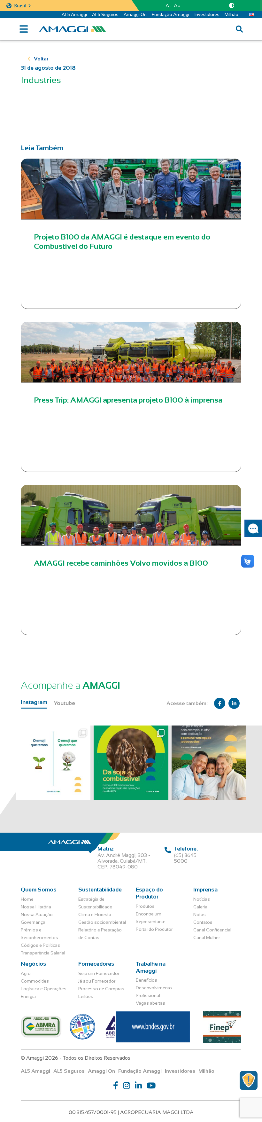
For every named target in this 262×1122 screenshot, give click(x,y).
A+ (177, 5)
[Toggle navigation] (23, 29)
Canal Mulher (206, 937)
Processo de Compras (101, 988)
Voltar (41, 58)
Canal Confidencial (212, 929)
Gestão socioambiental (102, 922)
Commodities (35, 981)
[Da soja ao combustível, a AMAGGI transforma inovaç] (131, 763)
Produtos (145, 906)
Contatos (202, 922)
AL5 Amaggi (74, 14)
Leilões (85, 996)
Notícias (201, 899)
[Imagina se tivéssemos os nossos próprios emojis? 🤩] (53, 763)
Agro (26, 973)
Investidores (207, 14)
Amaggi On (135, 14)
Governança (33, 922)
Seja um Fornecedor (98, 973)
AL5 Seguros (105, 14)
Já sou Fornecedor (96, 981)
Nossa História (36, 906)
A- (168, 5)
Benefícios (146, 980)
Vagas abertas (150, 1003)
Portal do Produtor (154, 929)
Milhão (231, 14)
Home (27, 899)
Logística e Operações (43, 988)
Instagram (34, 702)
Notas (199, 914)
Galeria (200, 906)
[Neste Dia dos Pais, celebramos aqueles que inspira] (209, 763)
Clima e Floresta (94, 914)
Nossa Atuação (37, 914)
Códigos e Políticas (40, 945)
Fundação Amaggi (170, 14)
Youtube (64, 703)
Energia (28, 996)
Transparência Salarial (43, 952)
